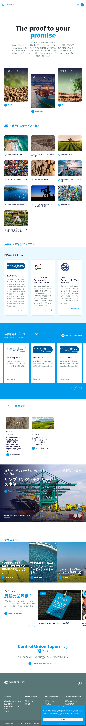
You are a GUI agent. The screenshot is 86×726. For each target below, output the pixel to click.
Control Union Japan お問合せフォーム (45, 663)
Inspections (39, 111)
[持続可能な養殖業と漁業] (16, 196)
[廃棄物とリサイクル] (70, 196)
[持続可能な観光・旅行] (16, 146)
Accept (63, 719)
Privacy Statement (63, 723)
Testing (11, 105)
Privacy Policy (36, 723)
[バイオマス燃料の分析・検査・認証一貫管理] (43, 196)
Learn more (11, 379)
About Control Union (11, 701)
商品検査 (48, 704)
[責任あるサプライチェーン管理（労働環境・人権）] (16, 221)
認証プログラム (70, 701)
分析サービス (29, 701)
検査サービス (49, 701)
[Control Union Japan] (9, 4)
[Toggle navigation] (82, 4)
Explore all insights (15, 613)
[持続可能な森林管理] (43, 171)
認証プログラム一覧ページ (74, 335)
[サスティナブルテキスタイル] (16, 171)
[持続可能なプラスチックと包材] (70, 171)
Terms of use (19, 723)
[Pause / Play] (71, 388)
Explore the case (14, 491)
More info (20, 310)
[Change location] (78, 4)
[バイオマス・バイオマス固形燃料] (43, 146)
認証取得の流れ (70, 704)
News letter (3, 543)
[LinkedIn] (80, 683)
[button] (82, 707)
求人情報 (7, 711)
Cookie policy (28, 723)
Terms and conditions (9, 723)
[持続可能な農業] (70, 146)
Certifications (67, 105)
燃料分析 (28, 704)
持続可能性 (8, 704)
